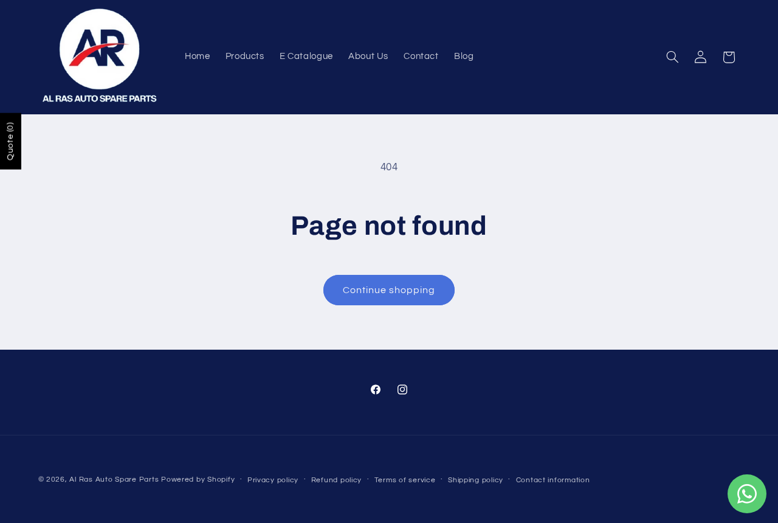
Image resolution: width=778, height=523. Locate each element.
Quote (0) (10, 141)
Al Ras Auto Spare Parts (114, 479)
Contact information (553, 480)
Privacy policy (272, 480)
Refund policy (336, 480)
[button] (672, 57)
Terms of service (405, 480)
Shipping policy (475, 480)
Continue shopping (389, 290)
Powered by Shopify (198, 479)
